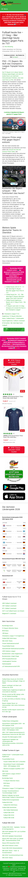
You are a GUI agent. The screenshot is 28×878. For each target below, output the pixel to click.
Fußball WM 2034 (9, 815)
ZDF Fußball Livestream (9, 606)
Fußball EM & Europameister (10, 800)
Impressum (6, 868)
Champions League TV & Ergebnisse (13, 636)
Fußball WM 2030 (9, 812)
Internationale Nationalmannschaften (13, 648)
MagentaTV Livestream (9, 613)
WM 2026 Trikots (7, 641)
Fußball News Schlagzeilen (10, 721)
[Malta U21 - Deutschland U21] (14, 587)
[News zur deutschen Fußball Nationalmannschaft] (11, 3)
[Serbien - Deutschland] (14, 547)
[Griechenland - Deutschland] (14, 542)
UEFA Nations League (8, 651)
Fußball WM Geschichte (9, 807)
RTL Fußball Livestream (9, 608)
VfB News (5, 633)
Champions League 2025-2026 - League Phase (11, 166)
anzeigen (15, 57)
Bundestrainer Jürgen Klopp (10, 656)
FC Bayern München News (10, 628)
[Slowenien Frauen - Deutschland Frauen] (14, 570)
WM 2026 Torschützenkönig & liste (12, 855)
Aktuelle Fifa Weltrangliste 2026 (11, 737)
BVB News (5, 630)
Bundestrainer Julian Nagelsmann (12, 653)
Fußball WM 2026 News (9, 638)
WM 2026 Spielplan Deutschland (12, 836)
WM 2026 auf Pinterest (15, 873)
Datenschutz (13, 868)
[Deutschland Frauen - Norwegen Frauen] (14, 564)
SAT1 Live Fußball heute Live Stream (13, 611)
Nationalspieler (6, 664)
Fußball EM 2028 (7, 802)
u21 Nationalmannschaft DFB (11, 666)
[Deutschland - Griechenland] (14, 530)
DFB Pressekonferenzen (9, 659)
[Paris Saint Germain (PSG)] (6, 174)
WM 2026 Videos (7, 857)
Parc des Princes (10, 167)
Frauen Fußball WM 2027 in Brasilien (14, 761)
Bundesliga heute (7, 625)
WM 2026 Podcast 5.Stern (10, 845)
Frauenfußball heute (8, 646)
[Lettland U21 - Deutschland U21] (14, 581)
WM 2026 (5, 771)
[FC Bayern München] (22, 174)
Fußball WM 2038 (9, 817)
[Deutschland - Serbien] (14, 536)
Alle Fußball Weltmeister (11, 810)
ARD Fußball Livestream (9, 603)
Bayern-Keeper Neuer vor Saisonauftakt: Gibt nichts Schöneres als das (13, 705)
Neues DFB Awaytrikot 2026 (10, 843)
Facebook (5, 873)
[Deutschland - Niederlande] (14, 553)
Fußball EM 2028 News (10, 805)
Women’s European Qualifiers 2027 (14, 768)
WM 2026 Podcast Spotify (15, 875)
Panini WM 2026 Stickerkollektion (12, 848)
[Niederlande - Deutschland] (14, 525)
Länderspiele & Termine (9, 661)
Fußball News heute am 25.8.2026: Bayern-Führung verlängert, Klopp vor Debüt (13, 681)
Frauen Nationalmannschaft (10, 643)
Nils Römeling (22, 866)
